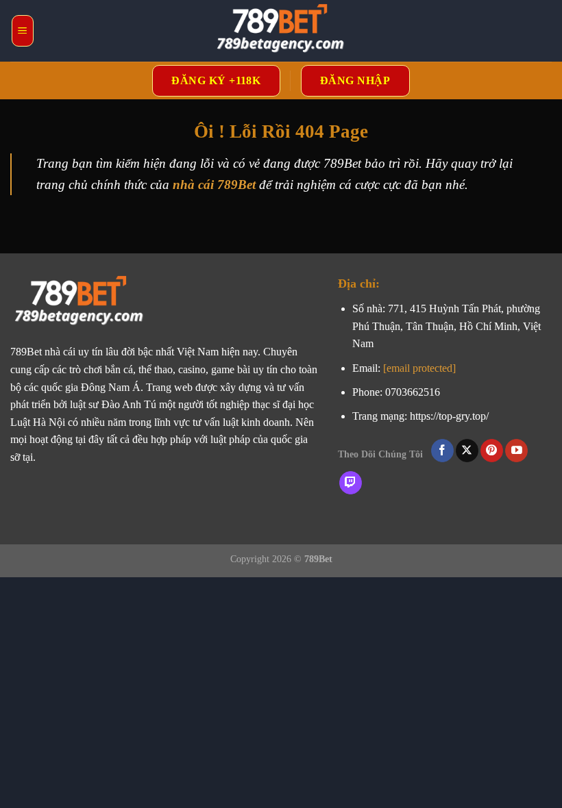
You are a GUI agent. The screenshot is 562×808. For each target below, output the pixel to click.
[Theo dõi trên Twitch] (350, 482)
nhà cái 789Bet (214, 184)
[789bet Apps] (281, 31)
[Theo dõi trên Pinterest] (491, 450)
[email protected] (419, 368)
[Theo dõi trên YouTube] (516, 450)
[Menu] (23, 31)
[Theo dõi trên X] (467, 450)
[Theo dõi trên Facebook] (442, 450)
